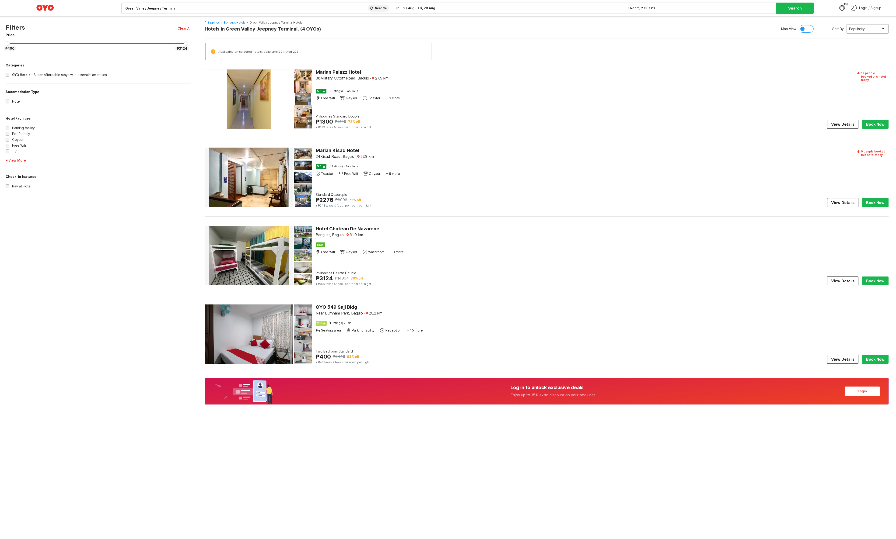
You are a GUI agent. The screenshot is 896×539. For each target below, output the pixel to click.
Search (795, 8)
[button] (184, 28)
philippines (212, 22)
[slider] (8, 43)
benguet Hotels (234, 22)
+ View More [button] (16, 160)
